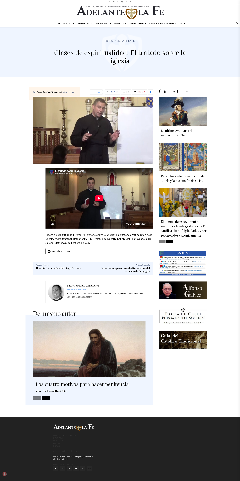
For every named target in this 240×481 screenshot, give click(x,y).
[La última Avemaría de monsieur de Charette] (183, 111)
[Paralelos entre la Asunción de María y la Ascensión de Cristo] (183, 157)
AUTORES (57, 443)
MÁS (182, 23)
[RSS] (118, 2)
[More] (150, 91)
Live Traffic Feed (182, 253)
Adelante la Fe (125, 40)
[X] (126, 2)
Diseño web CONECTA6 (63, 464)
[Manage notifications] (4, 474)
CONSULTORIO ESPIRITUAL (64, 435)
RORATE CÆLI (84, 23)
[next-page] (46, 398)
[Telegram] (122, 2)
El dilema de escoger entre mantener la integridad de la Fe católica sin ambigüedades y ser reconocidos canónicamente (183, 228)
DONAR (56, 446)
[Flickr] (114, 2)
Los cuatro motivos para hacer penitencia (82, 384)
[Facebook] (110, 2)
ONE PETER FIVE (137, 23)
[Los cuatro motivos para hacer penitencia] (89, 349)
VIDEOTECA (58, 440)
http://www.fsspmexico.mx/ (76, 289)
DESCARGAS (58, 438)
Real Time (182, 274)
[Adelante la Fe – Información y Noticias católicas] (120, 13)
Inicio (109, 40)
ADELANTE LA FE (65, 23)
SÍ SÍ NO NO (119, 23)
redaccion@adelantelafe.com (65, 451)
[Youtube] (130, 2)
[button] (237, 24)
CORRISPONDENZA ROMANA (161, 23)
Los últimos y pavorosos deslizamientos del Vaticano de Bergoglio (125, 269)
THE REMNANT (102, 23)
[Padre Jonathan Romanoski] (56, 292)
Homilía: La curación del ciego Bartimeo (59, 268)
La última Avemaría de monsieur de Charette (177, 132)
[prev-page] (37, 398)
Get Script (175, 274)
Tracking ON (189, 274)
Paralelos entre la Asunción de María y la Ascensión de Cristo (183, 178)
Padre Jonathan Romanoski (49, 92)
